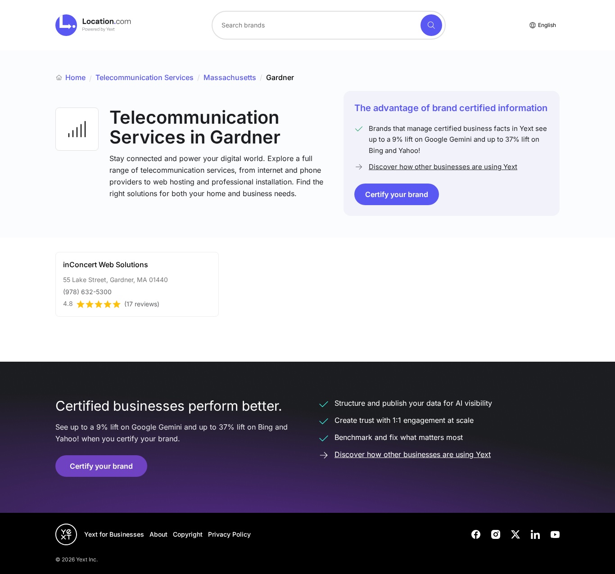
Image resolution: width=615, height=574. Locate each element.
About (158, 534)
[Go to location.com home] (93, 25)
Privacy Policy (229, 534)
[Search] (431, 25)
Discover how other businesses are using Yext (443, 166)
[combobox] (329, 25)
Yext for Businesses (114, 534)
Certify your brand (396, 194)
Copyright (188, 534)
